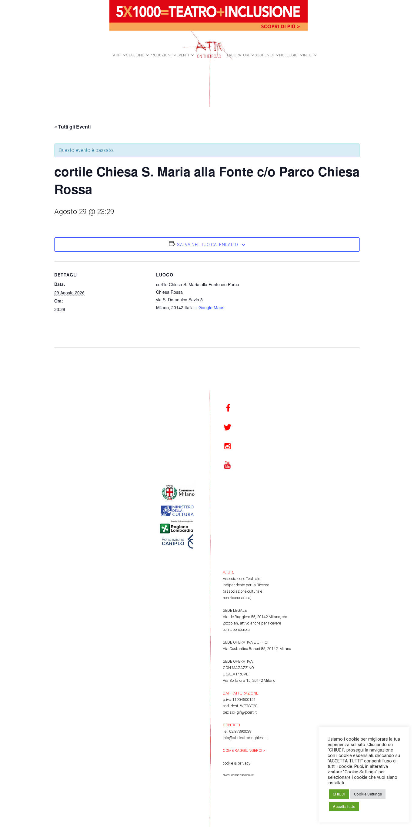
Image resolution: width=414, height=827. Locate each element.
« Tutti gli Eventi (72, 126)
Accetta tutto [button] (344, 806)
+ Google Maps (209, 307)
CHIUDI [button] (339, 794)
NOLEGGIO (288, 55)
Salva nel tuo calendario (207, 244)
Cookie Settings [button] (368, 794)
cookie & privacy (236, 763)
